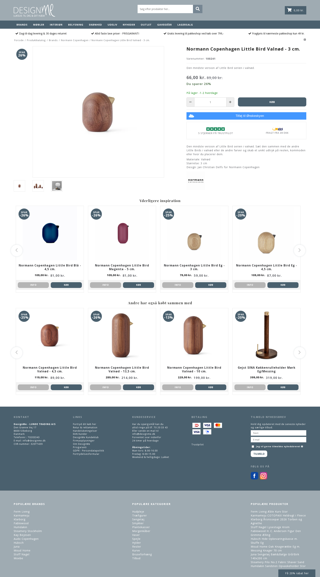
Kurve (136, 550)
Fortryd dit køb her (84, 424)
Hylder (136, 542)
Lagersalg (185, 24)
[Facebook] (254, 478)
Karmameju (21, 515)
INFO (33, 284)
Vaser (136, 535)
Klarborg (19, 519)
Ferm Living (22, 511)
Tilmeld (259, 454)
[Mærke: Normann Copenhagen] (195, 181)
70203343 (34, 437)
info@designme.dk (34, 440)
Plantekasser (141, 527)
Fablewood (21, 523)
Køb (66, 284)
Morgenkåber (141, 531)
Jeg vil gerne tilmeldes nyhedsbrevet (280, 445)
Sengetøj (138, 519)
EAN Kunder (80, 433)
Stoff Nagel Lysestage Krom (270, 527)
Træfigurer (139, 515)
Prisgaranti (80, 447)
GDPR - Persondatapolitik (88, 450)
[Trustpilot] (215, 129)
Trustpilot (197, 444)
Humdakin (20, 527)
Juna (17, 546)
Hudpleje (138, 511)
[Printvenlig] (305, 39)
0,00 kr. (299, 10)
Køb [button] (272, 102)
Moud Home (22, 550)
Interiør (56, 24)
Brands (22, 24)
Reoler (136, 546)
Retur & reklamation (85, 427)
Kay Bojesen (22, 535)
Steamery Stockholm (28, 531)
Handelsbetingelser (85, 430)
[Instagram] (263, 478)
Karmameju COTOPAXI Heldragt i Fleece (278, 515)
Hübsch (19, 542)
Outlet (146, 24)
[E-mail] (278, 439)
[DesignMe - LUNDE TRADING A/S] (34, 10)
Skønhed (95, 24)
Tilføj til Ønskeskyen (250, 116)
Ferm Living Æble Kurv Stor (269, 511)
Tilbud (136, 558)
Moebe (18, 558)
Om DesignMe (81, 443)
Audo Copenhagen (26, 539)
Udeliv (112, 24)
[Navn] (278, 432)
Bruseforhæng (142, 554)
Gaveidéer (164, 24)
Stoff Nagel (21, 554)
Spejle (136, 539)
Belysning (75, 24)
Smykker (138, 523)
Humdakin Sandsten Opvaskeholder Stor (278, 566)
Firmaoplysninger (84, 440)
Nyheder (129, 24)
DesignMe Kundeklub (86, 437)
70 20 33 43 (161, 427)
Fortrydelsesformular (86, 453)
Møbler (38, 24)
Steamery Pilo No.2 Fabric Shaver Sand (277, 562)
